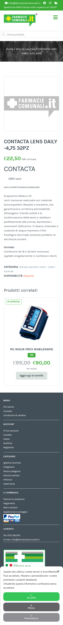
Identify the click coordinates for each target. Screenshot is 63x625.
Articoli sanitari (25, 49)
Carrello (7, 435)
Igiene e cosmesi (12, 463)
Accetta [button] (31, 597)
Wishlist (7, 443)
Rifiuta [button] (31, 607)
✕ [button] (58, 571)
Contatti (7, 411)
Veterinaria (9, 484)
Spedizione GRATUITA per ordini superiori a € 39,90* (30, 7)
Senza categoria (11, 471)
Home (9, 49)
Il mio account (10, 430)
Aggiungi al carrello (31, 375)
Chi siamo (8, 407)
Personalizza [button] (31, 618)
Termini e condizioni (14, 499)
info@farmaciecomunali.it (25, 539)
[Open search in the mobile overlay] (31, 34)
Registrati (8, 447)
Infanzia (7, 479)
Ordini (6, 439)
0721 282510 (13, 535)
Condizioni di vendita (14, 415)
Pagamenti (9, 503)
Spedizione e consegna (15, 512)
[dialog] (31, 595)
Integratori (9, 467)
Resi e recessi (10, 507)
